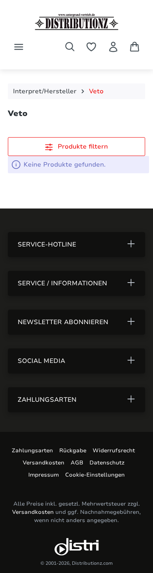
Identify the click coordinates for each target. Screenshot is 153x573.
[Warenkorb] (134, 47)
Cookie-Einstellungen (95, 475)
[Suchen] (69, 47)
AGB (77, 462)
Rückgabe (72, 450)
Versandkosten (43, 462)
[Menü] (18, 47)
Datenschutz (106, 462)
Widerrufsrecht (114, 450)
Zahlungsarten (32, 450)
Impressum (43, 475)
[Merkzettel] (91, 47)
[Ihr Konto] (113, 47)
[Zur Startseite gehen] (76, 21)
